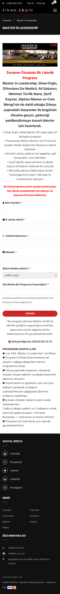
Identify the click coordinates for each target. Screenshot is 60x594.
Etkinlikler (34, 516)
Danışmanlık (8, 516)
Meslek (11, 252)
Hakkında (34, 510)
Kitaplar (33, 521)
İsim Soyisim (13, 202)
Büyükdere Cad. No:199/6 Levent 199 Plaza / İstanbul (29, 561)
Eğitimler (6, 521)
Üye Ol (30, 3)
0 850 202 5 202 (14, 3)
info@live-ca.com (16, 553)
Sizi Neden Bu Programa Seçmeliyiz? (25, 284)
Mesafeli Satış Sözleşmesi (32, 582)
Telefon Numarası (17, 235)
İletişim (5, 527)
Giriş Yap (41, 3)
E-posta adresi (16, 219)
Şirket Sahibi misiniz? (16, 268)
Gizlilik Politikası (10, 582)
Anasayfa (6, 510)
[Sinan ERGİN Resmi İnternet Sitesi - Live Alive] (22, 11)
